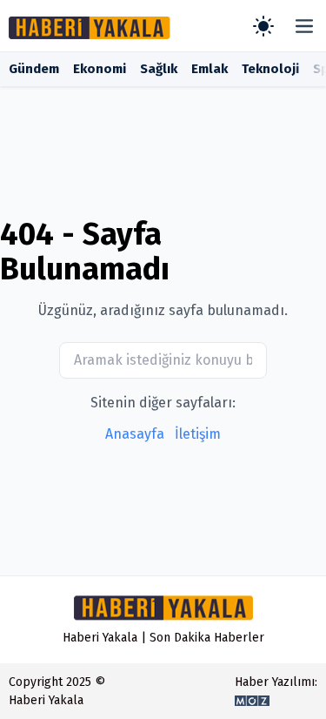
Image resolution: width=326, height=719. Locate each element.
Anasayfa (134, 434)
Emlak (209, 69)
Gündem (34, 69)
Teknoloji (270, 69)
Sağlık (158, 69)
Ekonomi (99, 69)
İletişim (198, 434)
